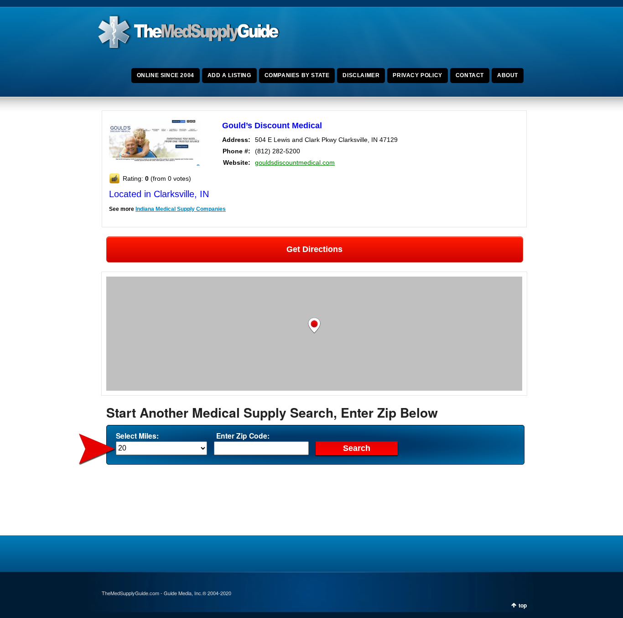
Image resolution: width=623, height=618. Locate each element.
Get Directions (314, 249)
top (523, 605)
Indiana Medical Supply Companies (180, 209)
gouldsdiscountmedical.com (295, 162)
